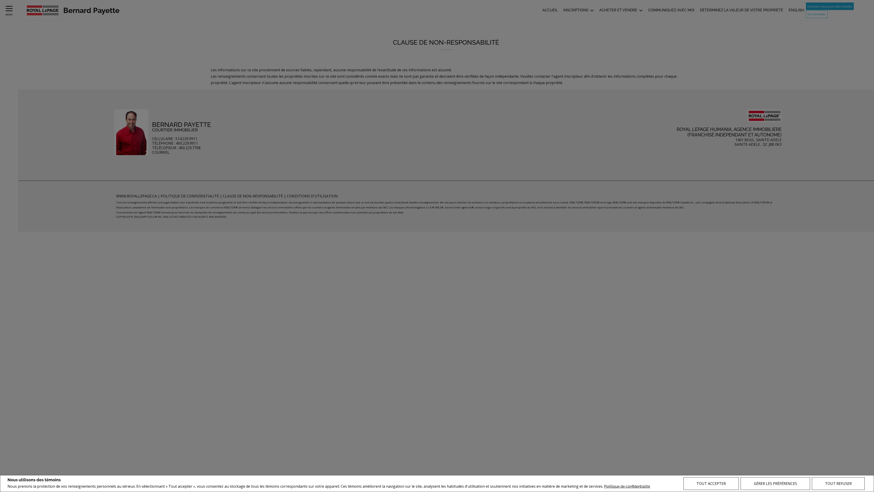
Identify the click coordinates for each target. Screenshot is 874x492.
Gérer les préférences (775, 483)
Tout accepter (711, 483)
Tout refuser (838, 483)
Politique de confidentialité (627, 486)
